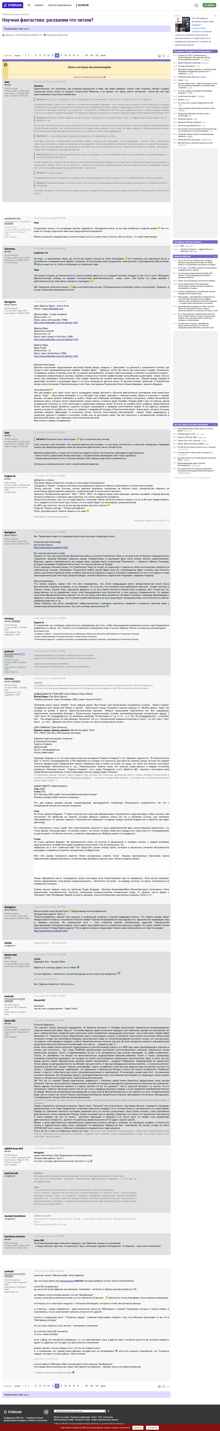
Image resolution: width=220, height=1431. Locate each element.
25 (53, 55)
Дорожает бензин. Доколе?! (189, 122)
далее (103, 55)
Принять (138, 1428)
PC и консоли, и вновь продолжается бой (195, 103)
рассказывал (67, 1281)
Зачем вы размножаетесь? (189, 126)
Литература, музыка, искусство (15, 14)
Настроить (152, 1428)
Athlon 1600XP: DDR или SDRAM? (191, 444)
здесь (26, 28)
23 (44, 55)
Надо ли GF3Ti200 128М (187, 437)
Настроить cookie (82, 1419)
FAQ (100, 1417)
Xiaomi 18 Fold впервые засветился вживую (196, 281)
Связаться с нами (61, 1417)
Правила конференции (80, 1417)
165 (96, 55)
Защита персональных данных (104, 1419)
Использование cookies (64, 1419)
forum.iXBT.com (111, 1424)
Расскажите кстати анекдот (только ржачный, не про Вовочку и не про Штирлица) (197, 130)
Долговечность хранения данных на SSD (195, 143)
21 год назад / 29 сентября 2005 (49, 996)
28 (66, 55)
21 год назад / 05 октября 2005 (152, 1216)
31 (78, 55)
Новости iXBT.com (182, 256)
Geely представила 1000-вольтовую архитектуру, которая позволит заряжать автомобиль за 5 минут (195, 286)
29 (70, 55)
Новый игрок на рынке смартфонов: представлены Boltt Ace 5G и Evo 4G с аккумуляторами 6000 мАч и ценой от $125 (196, 325)
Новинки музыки (185, 119)
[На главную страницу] (12, 5)
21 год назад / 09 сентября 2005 (49, 82)
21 (36, 55)
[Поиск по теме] (163, 56)
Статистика (108, 1417)
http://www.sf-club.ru (81, 778)
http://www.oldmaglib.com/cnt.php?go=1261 (56, 322)
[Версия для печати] (159, 56)
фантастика (63, 34)
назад (17, 55)
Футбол (181, 100)
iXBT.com (58, 1424)
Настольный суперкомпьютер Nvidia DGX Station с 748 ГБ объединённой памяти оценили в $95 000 (195, 275)
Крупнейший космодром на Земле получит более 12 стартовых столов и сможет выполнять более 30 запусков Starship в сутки (197, 308)
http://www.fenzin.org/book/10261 (51, 547)
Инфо (166, 82)
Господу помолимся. (186, 66)
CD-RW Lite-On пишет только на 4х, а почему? (197, 447)
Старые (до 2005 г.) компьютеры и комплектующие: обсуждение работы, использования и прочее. (194, 57)
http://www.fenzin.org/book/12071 (51, 930)
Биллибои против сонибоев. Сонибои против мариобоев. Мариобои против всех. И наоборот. (197, 71)
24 (48, 55)
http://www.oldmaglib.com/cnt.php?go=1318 (56, 339)
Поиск (94, 1417)
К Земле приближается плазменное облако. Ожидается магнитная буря (197, 293)
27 (61, 55)
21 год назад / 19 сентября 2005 (49, 618)
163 (86, 55)
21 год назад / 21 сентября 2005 (49, 651)
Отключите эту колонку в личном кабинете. (193, 478)
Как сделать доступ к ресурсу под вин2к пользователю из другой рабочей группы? (196, 470)
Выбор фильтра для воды (189, 140)
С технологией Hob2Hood (198, 28)
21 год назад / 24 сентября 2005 (49, 678)
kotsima (26, 34)
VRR (182, 246)
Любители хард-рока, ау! (188, 77)
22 (40, 55)
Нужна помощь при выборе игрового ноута (196, 108)
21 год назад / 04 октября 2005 (49, 1148)
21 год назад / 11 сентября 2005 (49, 302)
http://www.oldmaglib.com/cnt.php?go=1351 (56, 356)
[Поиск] (196, 5)
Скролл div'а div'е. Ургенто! (189, 441)
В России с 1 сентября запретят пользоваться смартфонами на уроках (197, 269)
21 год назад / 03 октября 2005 (49, 1020)
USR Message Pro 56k (186, 434)
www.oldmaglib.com (53, 308)
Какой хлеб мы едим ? (187, 96)
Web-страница (10, 237)
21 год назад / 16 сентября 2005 (49, 476)
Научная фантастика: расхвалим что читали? (47, 19)
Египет (181, 80)
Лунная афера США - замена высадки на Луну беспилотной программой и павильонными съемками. (197, 85)
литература (52, 34)
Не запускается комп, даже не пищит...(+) (195, 453)
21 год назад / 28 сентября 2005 (152, 943)
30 (74, 55)
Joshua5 (18, 34)
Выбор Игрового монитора (189, 63)
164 (91, 55)
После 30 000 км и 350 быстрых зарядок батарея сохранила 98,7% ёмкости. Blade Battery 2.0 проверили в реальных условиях (197, 262)
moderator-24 (35, 34)
